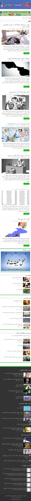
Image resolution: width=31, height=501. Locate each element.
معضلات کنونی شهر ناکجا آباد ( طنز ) (18, 58)
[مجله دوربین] (15, 4)
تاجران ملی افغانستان (18, 300)
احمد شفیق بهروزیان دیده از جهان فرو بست (13, 379)
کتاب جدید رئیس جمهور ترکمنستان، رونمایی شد (12, 356)
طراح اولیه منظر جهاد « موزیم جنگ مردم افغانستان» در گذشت (13, 374)
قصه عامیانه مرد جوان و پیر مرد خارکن (14, 351)
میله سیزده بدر (19, 289)
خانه (29, 18)
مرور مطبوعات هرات (16, 60)
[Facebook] (19, 497)
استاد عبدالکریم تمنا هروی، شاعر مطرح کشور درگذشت (16, 460)
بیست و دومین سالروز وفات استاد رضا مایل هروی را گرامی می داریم (13, 428)
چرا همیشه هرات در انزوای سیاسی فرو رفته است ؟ (12, 312)
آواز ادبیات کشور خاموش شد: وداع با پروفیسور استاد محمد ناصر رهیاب (12, 444)
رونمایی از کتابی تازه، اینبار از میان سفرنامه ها (12, 418)
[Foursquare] (13, 497)
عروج (21, 406)
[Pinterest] (16, 497)
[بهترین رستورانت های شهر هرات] (27, 392)
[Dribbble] (15, 497)
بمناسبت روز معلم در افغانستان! (15, 449)
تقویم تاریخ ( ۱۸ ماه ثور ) (17, 283)
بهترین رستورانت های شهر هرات (15, 390)
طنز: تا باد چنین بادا (23, 219)
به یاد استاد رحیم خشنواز (17, 277)
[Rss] (20, 497)
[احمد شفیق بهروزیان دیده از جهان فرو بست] (27, 380)
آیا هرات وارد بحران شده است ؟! (15, 318)
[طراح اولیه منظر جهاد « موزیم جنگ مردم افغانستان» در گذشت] (27, 375)
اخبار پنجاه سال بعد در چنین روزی (19, 92)
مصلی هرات (19, 345)
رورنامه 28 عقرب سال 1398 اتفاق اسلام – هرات (20, 335)
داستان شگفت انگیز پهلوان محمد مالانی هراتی (12, 412)
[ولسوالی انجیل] (27, 386)
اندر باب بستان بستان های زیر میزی (18, 155)
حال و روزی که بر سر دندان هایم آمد (18, 124)
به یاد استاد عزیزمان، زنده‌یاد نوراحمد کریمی (13, 438)
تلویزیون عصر (20, 396)
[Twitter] (18, 497)
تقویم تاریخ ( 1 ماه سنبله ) (23, 424)
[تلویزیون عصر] (27, 398)
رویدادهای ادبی (19, 28)
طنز (16, 28)
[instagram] (12, 497)
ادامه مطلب (26, 53)
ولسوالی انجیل (19, 385)
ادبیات (26, 18)
